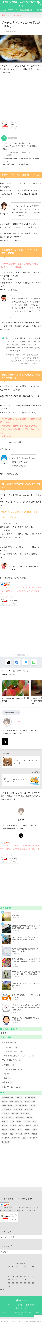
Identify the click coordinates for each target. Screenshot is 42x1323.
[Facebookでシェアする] (17, 662)
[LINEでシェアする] (34, 662)
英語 (4, 1134)
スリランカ (18, 1109)
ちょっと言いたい (16, 1101)
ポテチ (12, 674)
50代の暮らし (9, 1043)
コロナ (33, 1105)
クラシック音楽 (21, 1105)
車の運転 (5, 1138)
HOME (22, 1300)
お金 (4, 1101)
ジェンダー (6, 1109)
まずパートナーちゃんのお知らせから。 (17, 143)
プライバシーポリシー (16, 1305)
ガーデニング (7, 1105)
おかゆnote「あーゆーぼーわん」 (21, 3)
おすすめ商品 (30, 1097)
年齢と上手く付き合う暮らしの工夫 (19, 1056)
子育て (26, 1121)
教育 (21, 1126)
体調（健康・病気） (13, 1051)
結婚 (27, 1130)
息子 (7, 1078)
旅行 (36, 1126)
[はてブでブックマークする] (25, 662)
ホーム (3, 10)
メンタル (20, 1117)
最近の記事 (30, 1305)
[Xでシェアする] (8, 662)
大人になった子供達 (13, 1069)
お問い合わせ (21, 1308)
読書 (27, 1134)
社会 (12, 1130)
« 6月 (2, 1289)
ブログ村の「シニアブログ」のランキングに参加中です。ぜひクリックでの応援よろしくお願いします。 (20, 590)
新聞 (28, 1126)
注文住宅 (7, 1082)
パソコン (28, 1109)
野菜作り (16, 1138)
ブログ (5, 1113)
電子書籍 (33, 1138)
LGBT (19, 1097)
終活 (20, 1130)
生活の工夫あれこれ (27, 10)
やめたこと (30, 1101)
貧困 (34, 1134)
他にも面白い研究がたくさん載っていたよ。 (19, 164)
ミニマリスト (7, 1117)
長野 (24, 1138)
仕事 (29, 1117)
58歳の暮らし (10, 1047)
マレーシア (24, 1113)
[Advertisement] (21, 97)
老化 (35, 1130)
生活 (5, 1130)
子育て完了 (8, 1065)
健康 (5, 1121)
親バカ (19, 1134)
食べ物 (5, 1142)
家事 (5, 1126)
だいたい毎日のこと (20, 671)
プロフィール (13, 10)
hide (12, 138)
